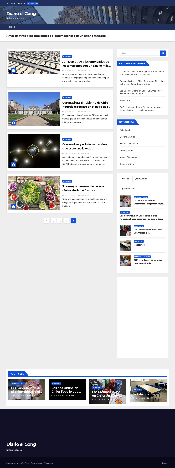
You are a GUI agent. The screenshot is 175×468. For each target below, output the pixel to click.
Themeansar (49, 463)
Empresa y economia (130, 144)
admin (32, 395)
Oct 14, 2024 (99, 399)
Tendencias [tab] (129, 188)
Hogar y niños (126, 150)
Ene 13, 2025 (18, 395)
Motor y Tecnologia (128, 157)
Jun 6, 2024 (140, 398)
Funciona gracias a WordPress (18, 463)
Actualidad (67, 56)
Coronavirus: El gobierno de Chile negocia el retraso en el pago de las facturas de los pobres (86, 107)
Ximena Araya (87, 71)
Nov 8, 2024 (59, 395)
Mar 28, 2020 (70, 71)
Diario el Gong (21, 13)
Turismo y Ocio (127, 164)
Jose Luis (114, 399)
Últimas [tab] (127, 179)
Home (12, 27)
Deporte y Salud (127, 137)
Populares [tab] (142, 179)
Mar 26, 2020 (70, 195)
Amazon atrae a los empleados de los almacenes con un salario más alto (85, 66)
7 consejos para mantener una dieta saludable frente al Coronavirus (83, 190)
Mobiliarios (125, 100)
